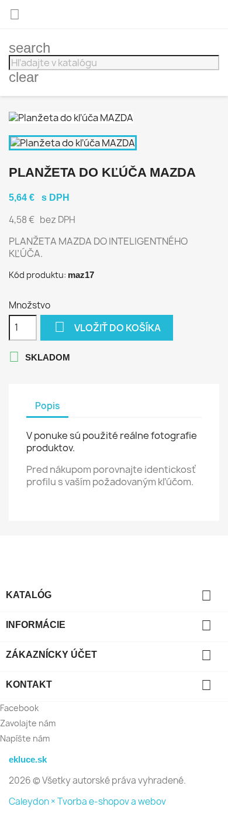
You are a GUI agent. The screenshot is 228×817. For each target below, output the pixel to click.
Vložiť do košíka (107, 327)
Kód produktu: (37, 274)
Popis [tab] (47, 406)
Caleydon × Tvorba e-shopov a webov (87, 801)
